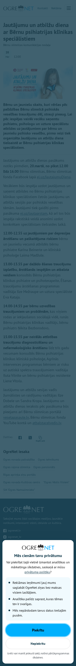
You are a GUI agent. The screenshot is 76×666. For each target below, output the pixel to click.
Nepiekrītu (38, 643)
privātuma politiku (37, 572)
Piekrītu (38, 630)
